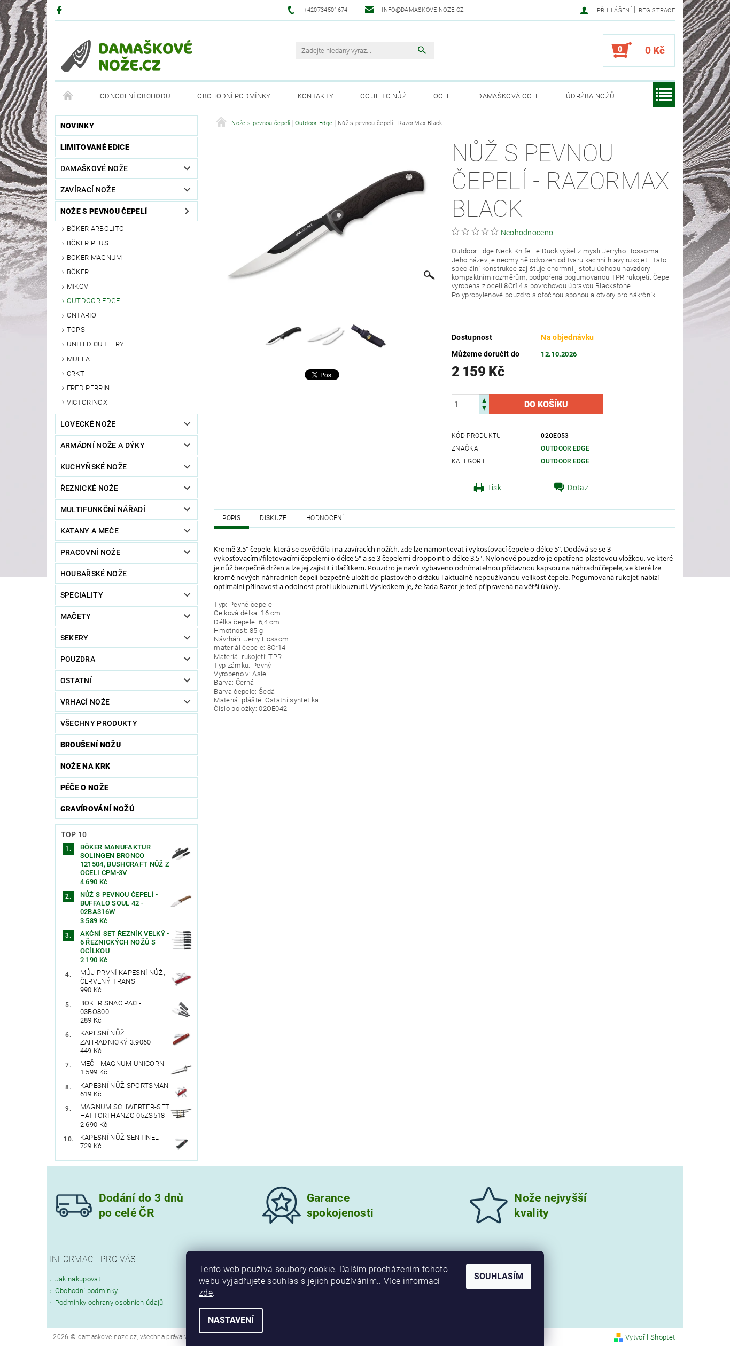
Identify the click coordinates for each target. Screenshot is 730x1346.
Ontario (81, 315)
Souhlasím (498, 1276)
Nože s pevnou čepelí (103, 211)
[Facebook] (60, 9)
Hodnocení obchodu (132, 96)
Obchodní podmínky (233, 96)
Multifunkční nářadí (102, 509)
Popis (231, 518)
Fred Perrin (88, 388)
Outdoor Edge (93, 301)
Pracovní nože (90, 552)
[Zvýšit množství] (484, 399)
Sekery (74, 637)
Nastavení (231, 1320)
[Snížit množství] (484, 409)
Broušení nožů (90, 744)
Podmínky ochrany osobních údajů (109, 1302)
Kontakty (316, 96)
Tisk (494, 487)
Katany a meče (89, 531)
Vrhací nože (85, 702)
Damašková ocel (508, 96)
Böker (78, 272)
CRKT (75, 373)
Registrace (657, 10)
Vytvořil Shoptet (650, 1337)
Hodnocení (325, 518)
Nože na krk (85, 766)
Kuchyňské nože (93, 466)
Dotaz (578, 487)
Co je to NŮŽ (383, 96)
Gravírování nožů (97, 808)
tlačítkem (349, 568)
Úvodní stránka (68, 96)
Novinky (77, 125)
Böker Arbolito (95, 229)
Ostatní (76, 680)
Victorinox (87, 402)
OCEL (442, 96)
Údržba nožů (590, 96)
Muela (78, 359)
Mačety (75, 616)
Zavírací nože (87, 189)
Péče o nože (84, 787)
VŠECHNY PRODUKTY (98, 723)
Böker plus (87, 243)
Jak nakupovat (77, 1279)
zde (206, 1293)
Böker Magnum (94, 257)
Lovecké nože (88, 424)
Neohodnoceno (527, 232)
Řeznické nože (89, 488)
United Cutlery (95, 344)
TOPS (76, 330)
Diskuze (273, 518)
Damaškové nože (94, 168)
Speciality (81, 595)
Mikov (78, 286)
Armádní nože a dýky (102, 445)
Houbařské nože (93, 573)
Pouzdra (77, 659)
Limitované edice (94, 147)
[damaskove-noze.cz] (126, 55)
